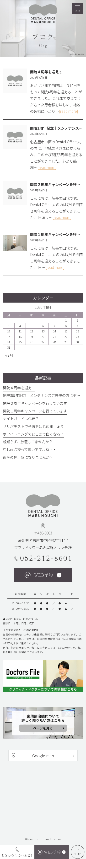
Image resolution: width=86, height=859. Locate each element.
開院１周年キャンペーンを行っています (35, 410)
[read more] (68, 111)
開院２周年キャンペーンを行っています (35, 403)
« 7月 (9, 355)
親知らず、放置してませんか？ (28, 441)
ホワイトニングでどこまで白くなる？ (33, 434)
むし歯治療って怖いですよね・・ (29, 449)
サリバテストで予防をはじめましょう (33, 426)
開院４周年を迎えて (46, 71)
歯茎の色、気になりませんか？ (28, 457)
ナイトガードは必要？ (21, 418)
